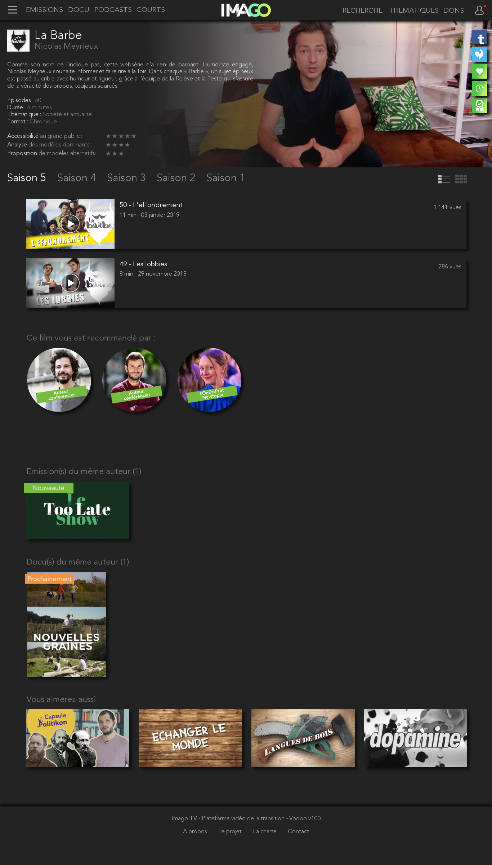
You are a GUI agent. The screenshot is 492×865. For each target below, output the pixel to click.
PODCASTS (113, 10)
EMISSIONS (44, 10)
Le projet (230, 832)
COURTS (151, 10)
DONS (453, 11)
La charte (265, 832)
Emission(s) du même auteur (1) (84, 472)
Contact (298, 832)
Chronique (43, 122)
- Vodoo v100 (303, 819)
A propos (196, 832)
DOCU (78, 10)
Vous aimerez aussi (61, 700)
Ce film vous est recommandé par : (91, 338)
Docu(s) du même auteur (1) (78, 562)
